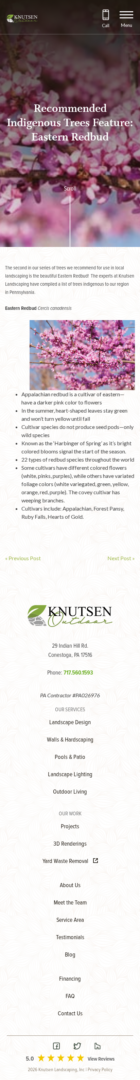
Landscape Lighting (70, 775)
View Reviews (101, 1059)
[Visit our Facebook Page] (56, 1047)
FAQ (70, 996)
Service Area (70, 920)
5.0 (30, 1059)
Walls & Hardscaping (70, 740)
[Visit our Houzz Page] (97, 1047)
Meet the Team (70, 903)
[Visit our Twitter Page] (77, 1047)
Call (105, 25)
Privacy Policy (100, 1070)
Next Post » (121, 558)
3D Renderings (70, 844)
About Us (70, 886)
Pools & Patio (70, 757)
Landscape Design (70, 723)
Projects (70, 827)
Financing (70, 979)
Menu (126, 25)
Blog (70, 955)
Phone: (70, 673)
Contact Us (70, 1014)
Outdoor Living (70, 792)
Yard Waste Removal (66, 861)
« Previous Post (23, 558)
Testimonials (70, 938)
